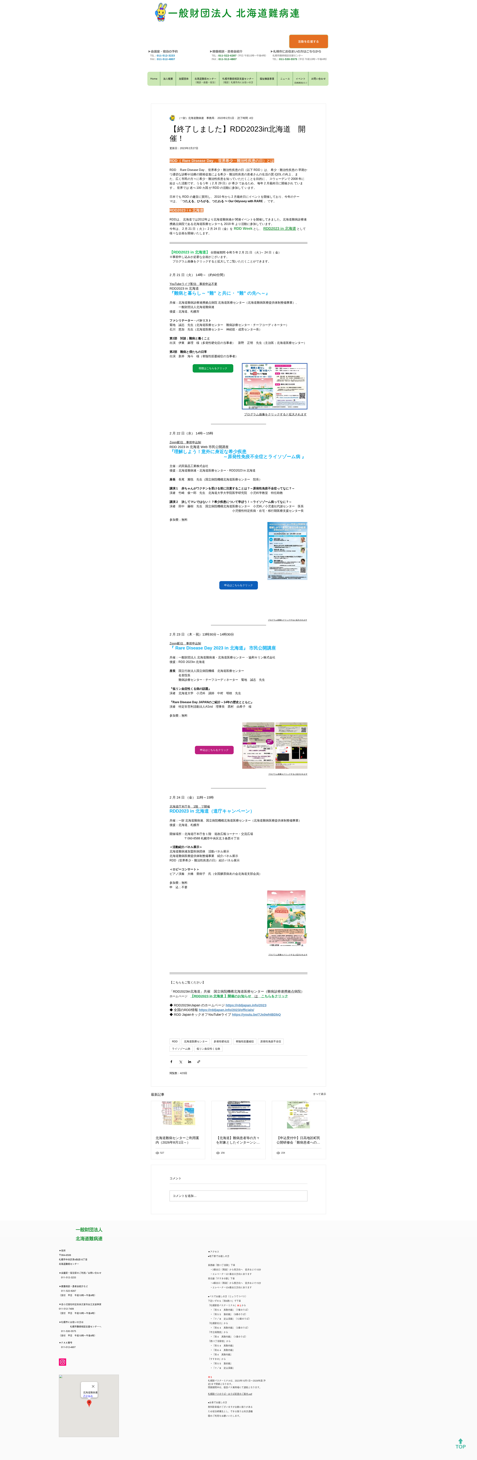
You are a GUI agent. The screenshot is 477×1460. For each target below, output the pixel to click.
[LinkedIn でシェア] (189, 1061)
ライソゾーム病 (181, 1048)
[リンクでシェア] (198, 1061)
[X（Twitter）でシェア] (180, 1061)
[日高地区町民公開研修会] (299, 1116)
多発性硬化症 (221, 1041)
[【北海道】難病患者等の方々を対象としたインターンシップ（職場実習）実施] (239, 1116)
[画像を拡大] (258, 745)
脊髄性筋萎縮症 (245, 1041)
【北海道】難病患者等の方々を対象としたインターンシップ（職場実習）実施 (238, 1140)
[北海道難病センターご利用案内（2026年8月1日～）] (178, 1116)
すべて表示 (319, 1093)
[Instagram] (62, 1362)
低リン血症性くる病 (208, 1048)
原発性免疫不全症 (270, 1041)
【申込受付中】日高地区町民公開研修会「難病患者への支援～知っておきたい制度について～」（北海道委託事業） (298, 1140)
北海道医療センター (195, 1041)
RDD (175, 1041)
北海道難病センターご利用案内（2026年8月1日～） (177, 1140)
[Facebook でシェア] (171, 1061)
